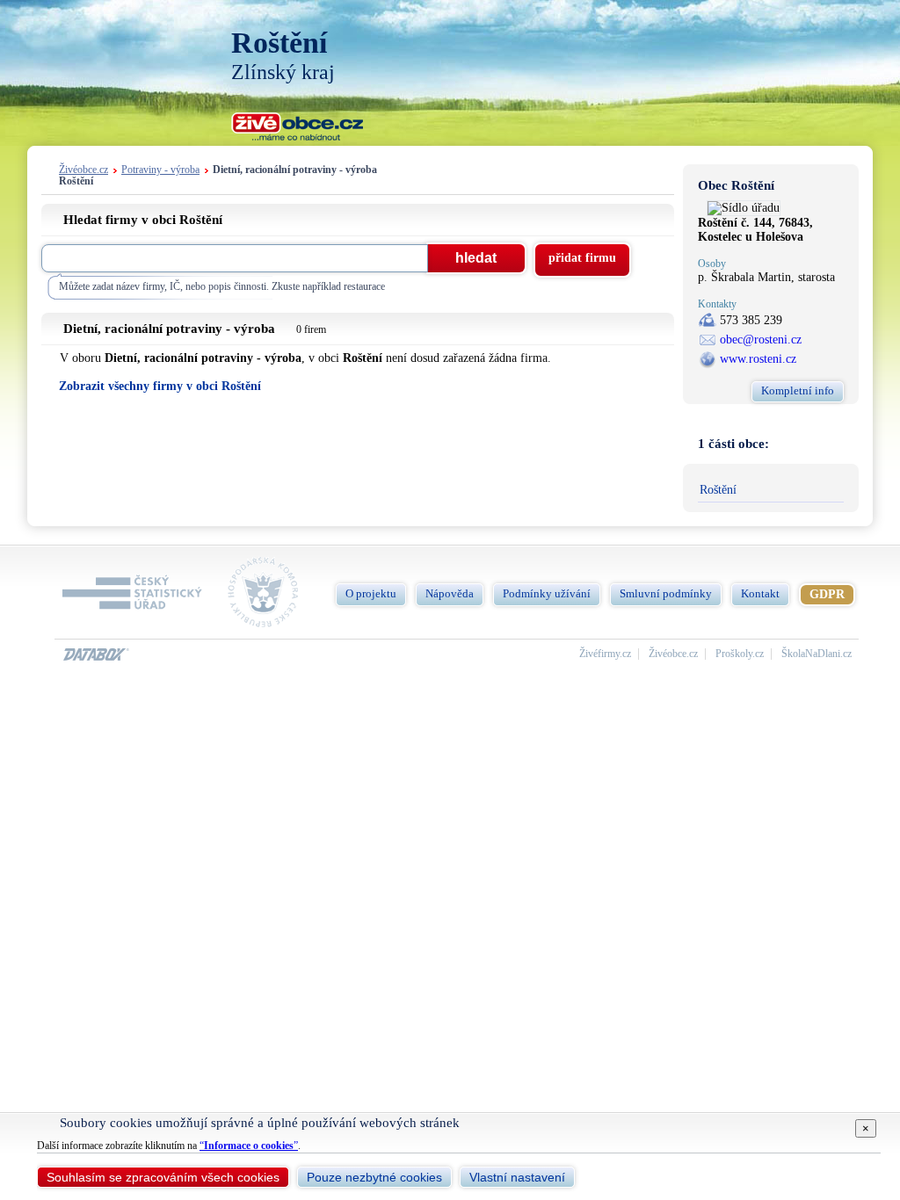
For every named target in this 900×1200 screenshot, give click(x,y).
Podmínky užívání (547, 593)
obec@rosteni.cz (761, 339)
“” (249, 1145)
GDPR (827, 594)
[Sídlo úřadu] (743, 207)
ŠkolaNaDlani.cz (816, 654)
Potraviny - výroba (160, 170)
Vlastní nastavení (517, 1177)
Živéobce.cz (83, 170)
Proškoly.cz (739, 654)
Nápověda (449, 593)
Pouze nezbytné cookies (374, 1177)
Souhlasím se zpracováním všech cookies (163, 1177)
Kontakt (760, 593)
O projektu (370, 593)
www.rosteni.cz (758, 358)
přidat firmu (582, 257)
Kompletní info (797, 390)
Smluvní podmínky (666, 593)
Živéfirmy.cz (605, 654)
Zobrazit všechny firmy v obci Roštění (160, 386)
